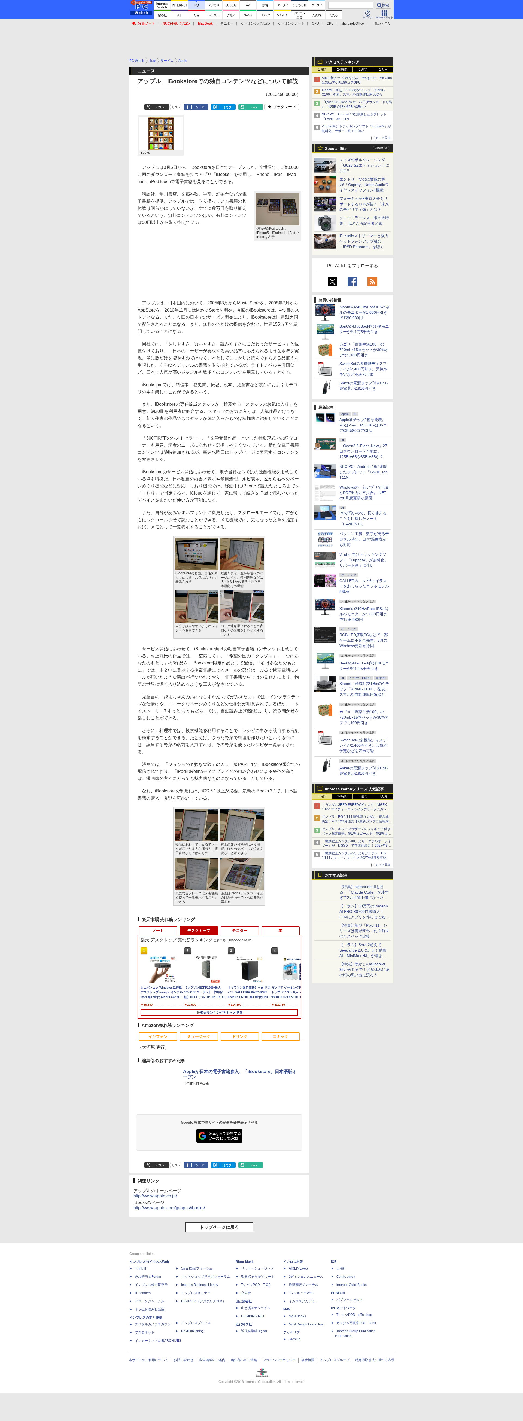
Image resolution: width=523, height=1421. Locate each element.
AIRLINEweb (298, 1268)
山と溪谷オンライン (255, 1308)
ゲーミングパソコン (255, 23)
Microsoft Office (352, 23)
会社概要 (307, 1360)
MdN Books (297, 1316)
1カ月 (383, 69)
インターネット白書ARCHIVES (158, 1341)
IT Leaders (143, 1293)
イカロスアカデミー (303, 1301)
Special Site (336, 148)
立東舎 (246, 1293)
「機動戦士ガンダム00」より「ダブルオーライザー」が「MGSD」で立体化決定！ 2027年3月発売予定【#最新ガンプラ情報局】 (356, 845)
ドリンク (239, 1036)
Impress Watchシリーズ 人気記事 (354, 789)
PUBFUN (338, 1293)
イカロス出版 (293, 1262)
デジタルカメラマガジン (153, 1324)
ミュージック (198, 1036)
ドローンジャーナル (149, 1301)
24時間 (342, 69)
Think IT (141, 1268)
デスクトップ (198, 930)
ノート (158, 930)
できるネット (144, 1332)
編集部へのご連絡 (244, 1360)
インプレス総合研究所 (151, 1285)
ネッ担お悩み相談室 (149, 1309)
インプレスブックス (196, 1323)
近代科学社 (244, 1324)
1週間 (363, 69)
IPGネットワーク (343, 1308)
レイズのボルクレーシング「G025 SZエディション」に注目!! (364, 165)
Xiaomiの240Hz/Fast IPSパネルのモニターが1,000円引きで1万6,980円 (364, 312)
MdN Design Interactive (306, 1324)
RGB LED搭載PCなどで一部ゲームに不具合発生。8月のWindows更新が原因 (363, 640)
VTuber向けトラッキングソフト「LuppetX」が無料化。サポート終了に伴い (363, 560)
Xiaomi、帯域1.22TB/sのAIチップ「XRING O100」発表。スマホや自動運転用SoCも (364, 689)
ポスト (160, 107)
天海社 (341, 1268)
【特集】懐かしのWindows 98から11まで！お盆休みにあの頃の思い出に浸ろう (364, 969)
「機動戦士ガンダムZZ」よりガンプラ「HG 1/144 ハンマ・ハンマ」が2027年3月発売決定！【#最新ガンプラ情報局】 (354, 857)
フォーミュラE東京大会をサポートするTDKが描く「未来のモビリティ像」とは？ (364, 204)
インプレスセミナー (196, 1293)
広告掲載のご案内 (212, 1360)
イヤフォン (158, 1036)
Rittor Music (245, 1262)
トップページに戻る (219, 1227)
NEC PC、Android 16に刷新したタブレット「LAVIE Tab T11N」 (363, 472)
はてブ (227, 107)
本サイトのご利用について (148, 1360)
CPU (330, 23)
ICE (333, 1262)
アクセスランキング (342, 62)
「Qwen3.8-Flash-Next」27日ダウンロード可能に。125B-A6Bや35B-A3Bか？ (363, 451)
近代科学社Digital (254, 1331)
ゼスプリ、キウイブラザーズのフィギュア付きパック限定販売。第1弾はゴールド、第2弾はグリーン (356, 833)
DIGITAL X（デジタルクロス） (203, 1301)
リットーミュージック (257, 1268)
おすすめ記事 (336, 875)
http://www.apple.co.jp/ (155, 1196)
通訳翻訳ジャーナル (303, 1285)
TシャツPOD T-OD (256, 1285)
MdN (286, 1309)
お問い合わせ (183, 1360)
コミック (280, 1036)
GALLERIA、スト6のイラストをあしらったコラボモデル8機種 (364, 586)
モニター (226, 23)
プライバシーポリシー (279, 1360)
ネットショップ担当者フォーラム (205, 1277)
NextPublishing (192, 1331)
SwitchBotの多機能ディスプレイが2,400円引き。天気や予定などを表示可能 (363, 369)
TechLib (294, 1339)
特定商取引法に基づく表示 (374, 1360)
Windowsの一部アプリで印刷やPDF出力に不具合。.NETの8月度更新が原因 (364, 492)
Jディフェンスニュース (306, 1277)
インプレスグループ (334, 1360)
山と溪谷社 (244, 1301)
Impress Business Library (199, 1285)
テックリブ (291, 1332)
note (254, 107)
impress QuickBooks (351, 1285)
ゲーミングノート (291, 23)
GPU (315, 23)
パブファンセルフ (349, 1300)
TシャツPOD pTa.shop (354, 1315)
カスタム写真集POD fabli (356, 1323)
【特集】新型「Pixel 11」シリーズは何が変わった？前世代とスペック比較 (364, 930)
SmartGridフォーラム (196, 1268)
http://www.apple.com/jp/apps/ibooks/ (169, 1208)
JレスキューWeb (301, 1293)
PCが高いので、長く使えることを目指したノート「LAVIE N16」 (363, 518)
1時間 (322, 69)
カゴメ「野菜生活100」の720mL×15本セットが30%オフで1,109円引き (363, 349)
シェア (199, 107)
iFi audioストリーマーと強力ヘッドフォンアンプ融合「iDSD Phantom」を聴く (363, 241)
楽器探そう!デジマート (258, 1277)
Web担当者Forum (148, 1277)
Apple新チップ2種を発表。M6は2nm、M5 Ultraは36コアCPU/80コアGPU (363, 425)
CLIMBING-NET (252, 1316)
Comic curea (345, 1277)
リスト (176, 107)
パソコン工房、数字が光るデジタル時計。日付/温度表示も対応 (364, 539)
